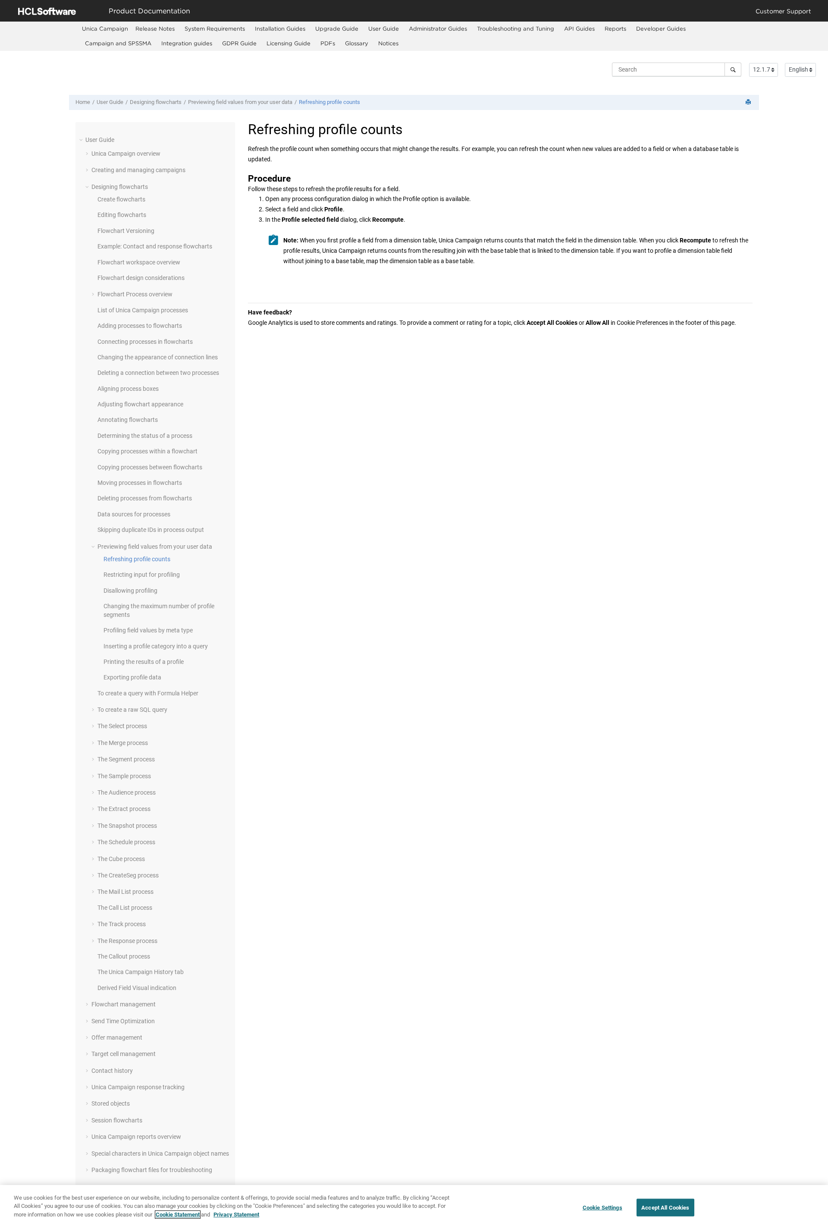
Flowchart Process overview (134, 294)
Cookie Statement (178, 1214)
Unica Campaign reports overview (136, 1136)
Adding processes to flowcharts (139, 325)
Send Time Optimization (123, 1021)
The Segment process (126, 759)
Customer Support (783, 11)
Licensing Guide (288, 43)
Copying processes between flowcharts (149, 467)
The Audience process (126, 792)
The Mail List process (125, 891)
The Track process (121, 924)
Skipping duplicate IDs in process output (150, 529)
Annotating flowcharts (127, 419)
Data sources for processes (133, 514)
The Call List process (124, 907)
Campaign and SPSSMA (118, 43)
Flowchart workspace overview (138, 262)
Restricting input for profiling (142, 574)
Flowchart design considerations (141, 277)
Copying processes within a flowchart (147, 451)
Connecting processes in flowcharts (145, 341)
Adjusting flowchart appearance (140, 404)
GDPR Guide (239, 43)
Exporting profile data (132, 677)
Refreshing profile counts (329, 102)
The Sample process (124, 776)
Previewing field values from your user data (240, 102)
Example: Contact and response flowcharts (154, 246)
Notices (388, 43)
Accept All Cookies (665, 1207)
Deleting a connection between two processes (158, 372)
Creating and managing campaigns (138, 170)
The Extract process (124, 808)
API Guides (579, 28)
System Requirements (215, 28)
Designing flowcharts (156, 102)
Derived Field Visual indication (136, 987)
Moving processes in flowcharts (139, 482)
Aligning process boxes (128, 388)
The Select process (122, 726)
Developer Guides (661, 28)
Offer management (116, 1037)
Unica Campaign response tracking (138, 1087)
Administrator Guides (438, 28)
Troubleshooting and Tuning (515, 28)
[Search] (732, 69)
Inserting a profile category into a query (156, 646)
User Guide (383, 28)
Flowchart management (123, 1004)
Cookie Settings (602, 1207)
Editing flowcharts (121, 214)
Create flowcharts (121, 199)
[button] (81, 140)
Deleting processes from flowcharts (144, 498)
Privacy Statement (236, 1214)
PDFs (327, 43)
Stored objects (110, 1103)
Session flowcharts (116, 1120)
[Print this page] (749, 102)
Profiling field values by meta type (148, 630)
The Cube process (121, 858)
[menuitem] (105, 28)
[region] (414, 1207)
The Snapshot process (127, 825)
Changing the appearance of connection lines (157, 357)
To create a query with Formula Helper (147, 693)
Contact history (112, 1070)
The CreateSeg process (128, 875)
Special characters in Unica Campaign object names (160, 1153)
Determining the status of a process (144, 435)
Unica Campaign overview (125, 153)
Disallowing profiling (130, 590)
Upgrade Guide (336, 28)
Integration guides (186, 43)
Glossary (356, 43)
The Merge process (122, 742)
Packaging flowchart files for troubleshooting (151, 1169)
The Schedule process (126, 842)
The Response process (127, 940)
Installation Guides (280, 28)
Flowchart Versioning (125, 230)
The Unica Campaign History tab (140, 971)
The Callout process (123, 956)
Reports (615, 28)
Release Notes (155, 28)
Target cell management (123, 1053)
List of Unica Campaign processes (142, 310)
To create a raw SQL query (132, 709)
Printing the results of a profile (144, 661)
